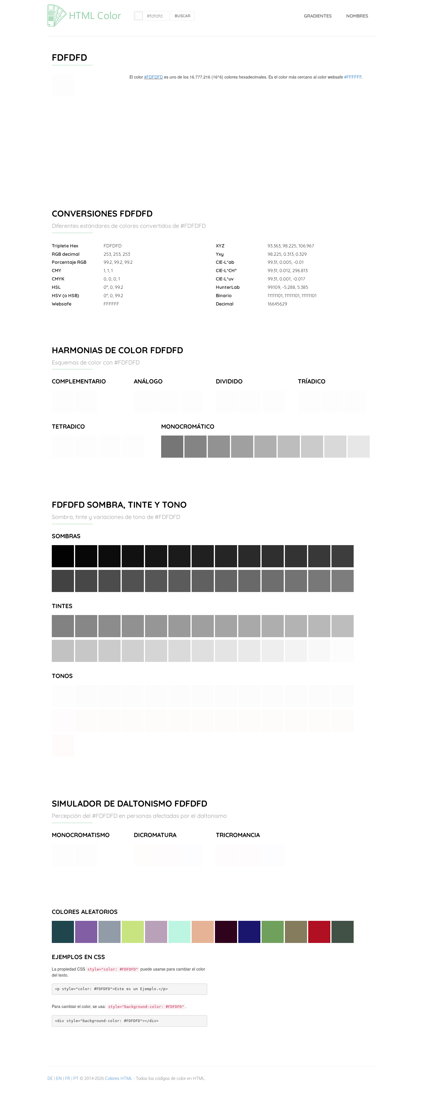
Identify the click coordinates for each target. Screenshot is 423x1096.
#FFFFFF (352, 77)
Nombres (357, 16)
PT (76, 1078)
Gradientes (318, 16)
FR (67, 1078)
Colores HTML (118, 1078)
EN (59, 1078)
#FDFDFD (153, 77)
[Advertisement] (211, 150)
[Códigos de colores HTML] (84, 7)
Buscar (182, 15)
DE (50, 1078)
